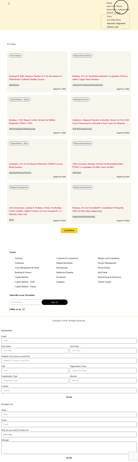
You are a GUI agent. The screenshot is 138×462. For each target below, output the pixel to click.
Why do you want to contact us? (15, 430)
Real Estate (77, 173)
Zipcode (73, 376)
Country (4, 386)
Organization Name (78, 366)
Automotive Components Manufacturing (88, 85)
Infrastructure (14, 85)
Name (3, 410)
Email (3, 336)
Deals (109, 3)
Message (5, 440)
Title (3, 366)
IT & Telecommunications (82, 129)
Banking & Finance (81, 99)
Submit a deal (112, 27)
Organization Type (9, 376)
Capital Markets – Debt (18, 143)
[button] (69, 230)
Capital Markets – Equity (19, 99)
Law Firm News (114, 20)
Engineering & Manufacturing (84, 217)
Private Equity (15, 56)
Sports (11, 220)
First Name (6, 346)
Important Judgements (116, 23)
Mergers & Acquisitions (82, 56)
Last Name (74, 346)
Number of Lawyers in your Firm (15, 356)
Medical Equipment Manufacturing (22, 129)
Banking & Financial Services (20, 173)
